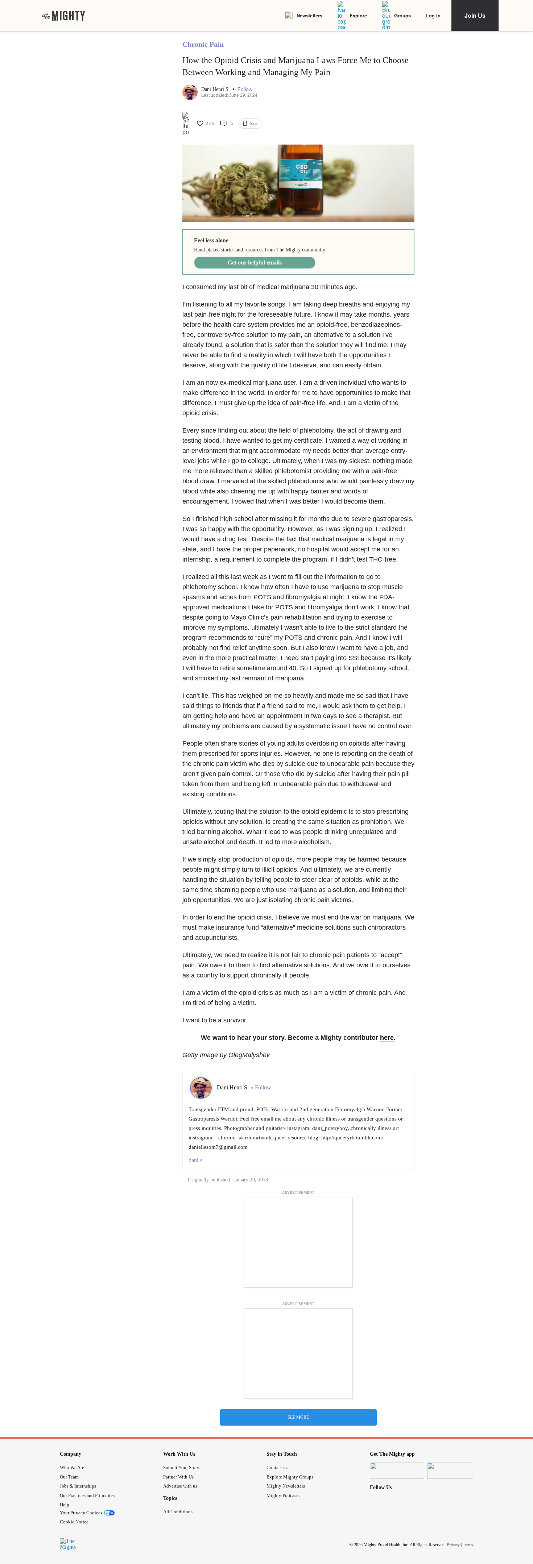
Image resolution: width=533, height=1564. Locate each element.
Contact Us (277, 1467)
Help (64, 1504)
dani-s (195, 1160)
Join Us (475, 15)
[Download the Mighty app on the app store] (397, 1471)
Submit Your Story (181, 1467)
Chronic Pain (203, 44)
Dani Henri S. (216, 89)
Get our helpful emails (255, 262)
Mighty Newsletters (285, 1486)
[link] (63, 15)
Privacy (453, 1544)
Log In (433, 15)
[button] (244, 89)
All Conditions (178, 1511)
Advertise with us (180, 1486)
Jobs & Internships (78, 1486)
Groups (402, 15)
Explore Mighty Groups (289, 1477)
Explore (358, 15)
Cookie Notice (74, 1522)
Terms (468, 1544)
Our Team (69, 1477)
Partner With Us (178, 1477)
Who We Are (72, 1467)
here (387, 1037)
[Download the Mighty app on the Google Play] (454, 1471)
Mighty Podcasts (282, 1495)
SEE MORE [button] (298, 1417)
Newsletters (309, 15)
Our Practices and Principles (87, 1495)
